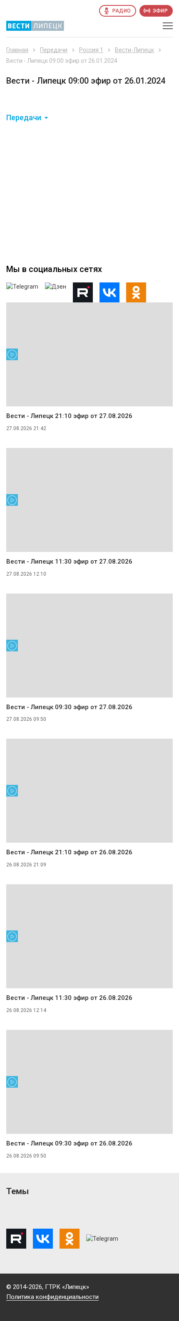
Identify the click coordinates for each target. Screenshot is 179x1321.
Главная (17, 50)
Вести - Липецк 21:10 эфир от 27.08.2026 (69, 416)
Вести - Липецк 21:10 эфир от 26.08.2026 (69, 852)
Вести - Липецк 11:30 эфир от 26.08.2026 (69, 998)
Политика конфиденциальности (52, 1297)
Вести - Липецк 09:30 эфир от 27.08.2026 (69, 707)
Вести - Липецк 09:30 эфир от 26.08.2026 (69, 1143)
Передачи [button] (23, 117)
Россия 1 (91, 50)
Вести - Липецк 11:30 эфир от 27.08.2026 (69, 561)
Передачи (53, 50)
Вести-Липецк (134, 50)
